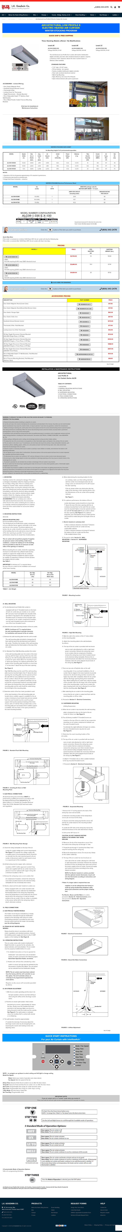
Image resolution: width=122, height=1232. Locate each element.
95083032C (85, 335)
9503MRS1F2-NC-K (86, 304)
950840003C (85, 344)
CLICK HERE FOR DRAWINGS (62, 282)
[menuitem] (19, 15)
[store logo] (21, 7)
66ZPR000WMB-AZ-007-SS (85, 354)
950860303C (85, 349)
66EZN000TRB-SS (85, 359)
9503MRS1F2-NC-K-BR (85, 309)
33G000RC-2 (85, 322)
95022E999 (86, 330)
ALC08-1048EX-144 (12, 265)
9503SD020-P (85, 313)
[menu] (61, 15)
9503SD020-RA (85, 317)
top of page (110, 364)
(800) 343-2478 (102, 7)
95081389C (85, 340)
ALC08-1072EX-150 (12, 273)
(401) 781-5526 (7, 1215)
